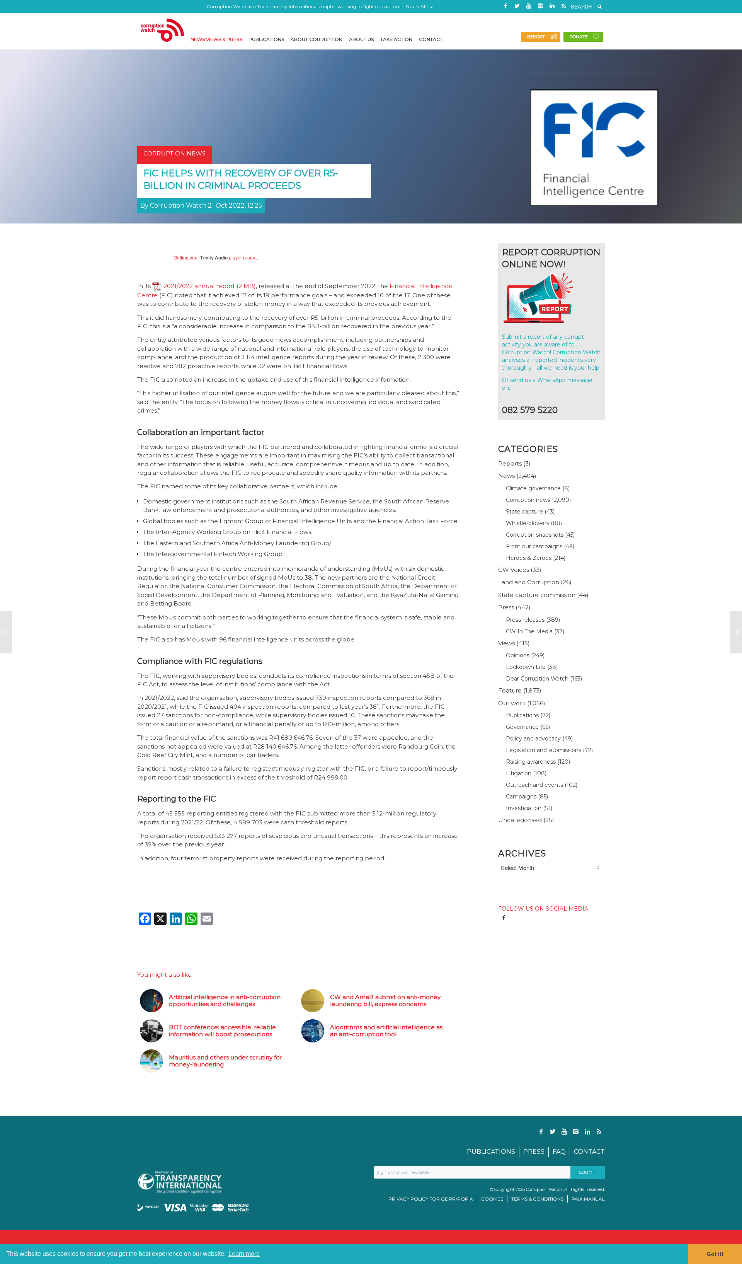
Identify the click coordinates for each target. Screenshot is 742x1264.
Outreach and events (534, 784)
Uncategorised (520, 820)
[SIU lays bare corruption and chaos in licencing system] (736, 632)
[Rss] (563, 6)
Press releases (525, 619)
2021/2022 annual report (199, 286)
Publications (522, 715)
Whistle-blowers (527, 523)
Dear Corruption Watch (537, 678)
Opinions (517, 655)
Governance (522, 726)
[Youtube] (528, 6)
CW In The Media (529, 631)
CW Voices (513, 569)
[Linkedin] (552, 6)
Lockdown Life (526, 667)
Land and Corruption (528, 582)
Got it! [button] (715, 1254)
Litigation (518, 773)
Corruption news (528, 499)
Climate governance (533, 488)
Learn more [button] (244, 1253)
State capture (524, 511)
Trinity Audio (214, 258)
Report (536, 36)
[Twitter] (517, 6)
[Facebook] (505, 6)
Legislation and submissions (543, 750)
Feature (510, 690)
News (506, 475)
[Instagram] (540, 6)
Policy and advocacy (533, 738)
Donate (579, 36)
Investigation (523, 808)
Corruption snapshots (534, 534)
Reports (510, 463)
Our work (512, 703)
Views (506, 643)
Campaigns (521, 796)
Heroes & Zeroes (528, 557)
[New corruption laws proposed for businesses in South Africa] (6, 632)
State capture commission (536, 595)
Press (506, 607)
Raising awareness (531, 761)
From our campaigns (534, 546)
